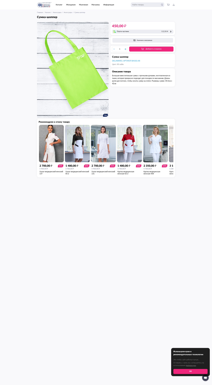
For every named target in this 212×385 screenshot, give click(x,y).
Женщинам (71, 5)
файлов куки (191, 365)
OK (190, 371)
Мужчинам (83, 5)
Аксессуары (57, 12)
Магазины (96, 5)
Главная (40, 12)
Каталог (59, 5)
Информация (108, 5)
